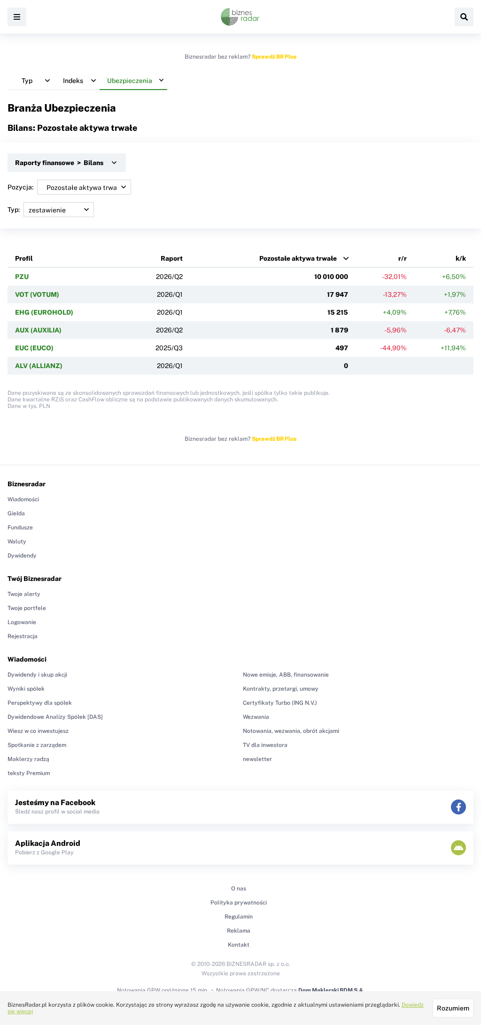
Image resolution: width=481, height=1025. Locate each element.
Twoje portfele (27, 608)
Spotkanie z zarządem (37, 745)
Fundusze (20, 527)
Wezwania (256, 717)
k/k (461, 258)
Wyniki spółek (26, 689)
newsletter (257, 759)
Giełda (16, 513)
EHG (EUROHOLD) (44, 312)
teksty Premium (29, 773)
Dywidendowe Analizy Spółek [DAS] (55, 717)
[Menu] (17, 17)
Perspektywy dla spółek (40, 703)
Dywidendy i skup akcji (37, 674)
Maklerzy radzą (28, 759)
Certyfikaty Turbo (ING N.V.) (280, 703)
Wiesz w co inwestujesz (38, 731)
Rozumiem (453, 1008)
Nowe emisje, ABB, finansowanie (286, 674)
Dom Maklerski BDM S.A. (331, 990)
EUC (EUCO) (34, 348)
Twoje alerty (24, 594)
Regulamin (239, 916)
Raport (172, 258)
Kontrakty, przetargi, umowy (280, 689)
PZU (22, 276)
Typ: (14, 209)
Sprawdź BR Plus (274, 56)
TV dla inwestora (265, 745)
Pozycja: (20, 187)
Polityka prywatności (238, 902)
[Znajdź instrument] (464, 17)
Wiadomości (23, 499)
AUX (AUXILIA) (38, 330)
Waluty (17, 541)
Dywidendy (22, 555)
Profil (24, 258)
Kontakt (238, 945)
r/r (402, 258)
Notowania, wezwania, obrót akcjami (291, 731)
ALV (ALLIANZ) (38, 365)
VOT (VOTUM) (37, 294)
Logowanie (22, 622)
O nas (238, 888)
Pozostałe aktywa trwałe (298, 258)
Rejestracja (23, 636)
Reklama (238, 930)
